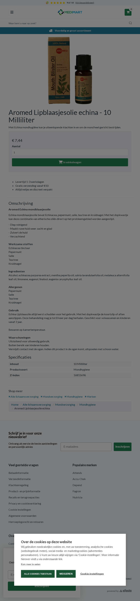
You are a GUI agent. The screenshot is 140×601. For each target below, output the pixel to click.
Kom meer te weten (30, 564)
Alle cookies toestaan (38, 574)
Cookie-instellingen (92, 574)
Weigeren (66, 574)
